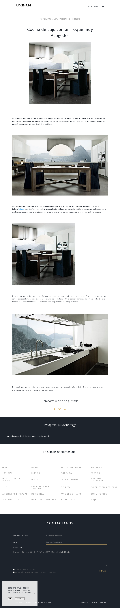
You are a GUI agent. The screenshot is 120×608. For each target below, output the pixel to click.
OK (10, 599)
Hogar (35, 479)
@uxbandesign (67, 425)
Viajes (94, 499)
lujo (4, 487)
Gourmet (96, 467)
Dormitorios (98, 494)
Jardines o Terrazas (15, 494)
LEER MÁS (20, 599)
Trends (95, 473)
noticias (44, 19)
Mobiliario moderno (44, 499)
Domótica (37, 494)
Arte (5, 467)
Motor (35, 473)
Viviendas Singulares (97, 479)
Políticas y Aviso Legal (43, 603)
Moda (34, 467)
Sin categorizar (71, 467)
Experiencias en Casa (103, 487)
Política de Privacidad (28, 569)
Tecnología (68, 499)
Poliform (21, 209)
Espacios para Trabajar (40, 487)
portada (53, 19)
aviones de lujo (71, 494)
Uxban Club (93, 6)
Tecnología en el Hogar (13, 479)
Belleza (66, 487)
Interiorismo (64, 19)
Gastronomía (10, 499)
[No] (34, 593)
